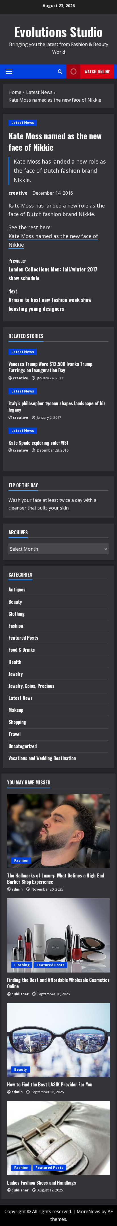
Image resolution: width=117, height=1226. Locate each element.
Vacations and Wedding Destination (42, 758)
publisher (20, 994)
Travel (14, 734)
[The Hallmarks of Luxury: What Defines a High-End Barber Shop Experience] (58, 831)
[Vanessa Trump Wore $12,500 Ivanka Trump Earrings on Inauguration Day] (58, 352)
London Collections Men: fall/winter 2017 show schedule (53, 269)
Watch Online (97, 72)
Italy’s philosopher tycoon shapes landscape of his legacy (57, 406)
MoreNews (88, 1211)
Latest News (22, 122)
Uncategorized (23, 746)
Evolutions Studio (58, 31)
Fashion (16, 625)
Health (15, 662)
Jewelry (16, 674)
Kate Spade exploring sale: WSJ (38, 442)
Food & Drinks (22, 649)
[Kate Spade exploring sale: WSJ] (58, 430)
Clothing (17, 613)
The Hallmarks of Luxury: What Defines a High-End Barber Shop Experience (55, 878)
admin (17, 889)
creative (18, 193)
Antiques (17, 589)
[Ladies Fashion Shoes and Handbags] (58, 1138)
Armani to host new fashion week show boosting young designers (50, 299)
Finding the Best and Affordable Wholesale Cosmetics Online (58, 983)
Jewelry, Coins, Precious (32, 686)
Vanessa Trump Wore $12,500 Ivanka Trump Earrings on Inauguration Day (50, 367)
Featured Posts (23, 637)
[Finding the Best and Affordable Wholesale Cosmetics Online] (58, 935)
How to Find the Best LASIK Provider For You (49, 1084)
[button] (9, 71)
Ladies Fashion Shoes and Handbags (41, 1182)
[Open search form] (60, 71)
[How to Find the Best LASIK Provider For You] (58, 1040)
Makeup (16, 709)
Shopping (17, 721)
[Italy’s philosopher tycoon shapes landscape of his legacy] (58, 391)
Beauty (15, 601)
